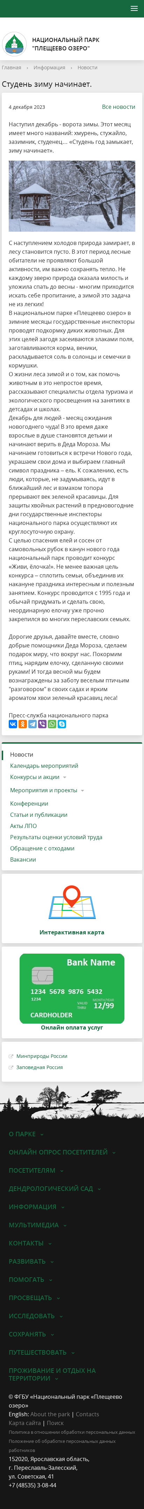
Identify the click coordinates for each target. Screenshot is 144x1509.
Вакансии (23, 859)
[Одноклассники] (23, 724)
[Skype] (62, 724)
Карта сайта (25, 1423)
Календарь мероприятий (44, 766)
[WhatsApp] (52, 724)
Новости (88, 67)
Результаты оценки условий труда (56, 837)
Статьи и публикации (38, 815)
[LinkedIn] (27, 1494)
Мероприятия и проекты (43, 790)
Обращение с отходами (42, 848)
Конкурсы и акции (34, 777)
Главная (11, 67)
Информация (49, 67)
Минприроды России (41, 1056)
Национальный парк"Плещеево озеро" (65, 44)
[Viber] (42, 724)
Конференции (29, 803)
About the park (50, 1414)
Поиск (55, 1423)
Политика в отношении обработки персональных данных (72, 1432)
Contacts (87, 1414)
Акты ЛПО (23, 826)
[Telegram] (32, 724)
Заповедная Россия (39, 1067)
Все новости (118, 107)
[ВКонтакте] (13, 724)
